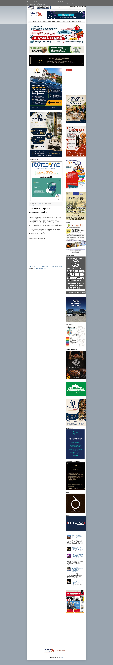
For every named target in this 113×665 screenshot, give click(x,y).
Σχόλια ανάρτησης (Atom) (40, 268)
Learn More (79, 3)
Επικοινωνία (78, 21)
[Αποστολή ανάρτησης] (42, 203)
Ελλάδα (53, 21)
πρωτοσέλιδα (71, 613)
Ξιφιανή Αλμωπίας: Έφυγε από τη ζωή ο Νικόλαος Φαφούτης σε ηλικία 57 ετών (77, 581)
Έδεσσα (44, 21)
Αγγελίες (73, 21)
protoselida (79, 613)
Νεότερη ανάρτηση (34, 266)
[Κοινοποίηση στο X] (48, 203)
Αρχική (29, 21)
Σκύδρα (49, 21)
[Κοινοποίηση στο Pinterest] (50, 203)
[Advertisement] (56, 633)
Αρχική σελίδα (45, 266)
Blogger (61, 657)
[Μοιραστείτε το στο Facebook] (49, 203)
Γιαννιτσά (39, 21)
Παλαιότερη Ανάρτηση (57, 266)
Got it (85, 3)
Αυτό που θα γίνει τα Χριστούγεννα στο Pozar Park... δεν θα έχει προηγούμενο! (77, 537)
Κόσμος (58, 21)
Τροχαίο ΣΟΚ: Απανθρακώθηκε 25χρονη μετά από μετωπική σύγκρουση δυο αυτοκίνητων (77, 569)
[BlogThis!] (46, 203)
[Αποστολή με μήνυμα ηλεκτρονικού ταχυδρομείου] (45, 203)
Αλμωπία (34, 21)
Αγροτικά (68, 21)
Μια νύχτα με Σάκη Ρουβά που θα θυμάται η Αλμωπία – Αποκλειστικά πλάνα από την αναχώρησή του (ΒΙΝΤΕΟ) (78, 556)
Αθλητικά (63, 21)
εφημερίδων (76, 613)
